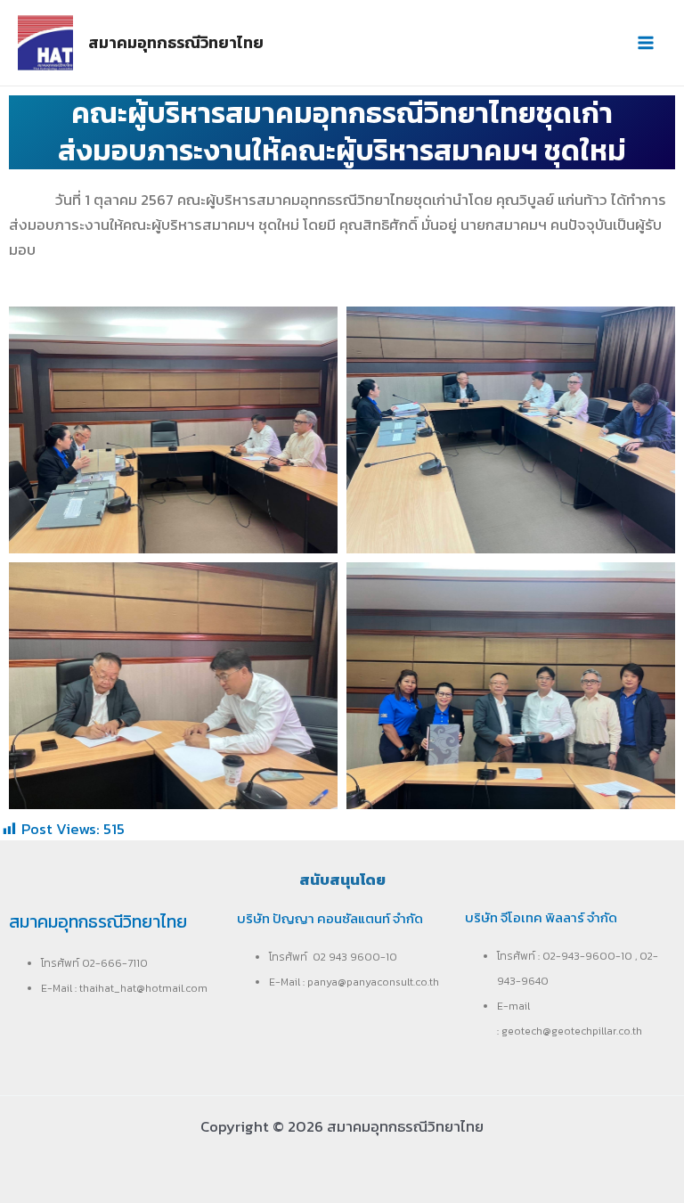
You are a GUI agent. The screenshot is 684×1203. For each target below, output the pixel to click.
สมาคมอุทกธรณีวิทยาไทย (176, 42)
